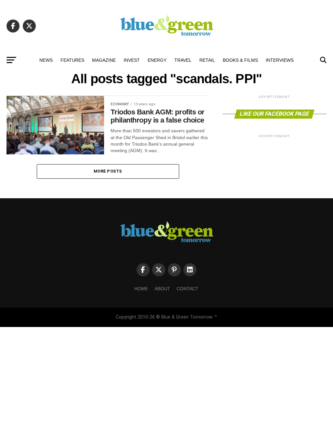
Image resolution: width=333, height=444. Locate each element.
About (162, 288)
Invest (132, 60)
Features (72, 60)
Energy (157, 60)
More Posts (108, 171)
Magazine (104, 60)
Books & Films (240, 60)
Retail (207, 60)
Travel (183, 60)
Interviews (280, 60)
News (46, 60)
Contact (187, 288)
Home (141, 288)
